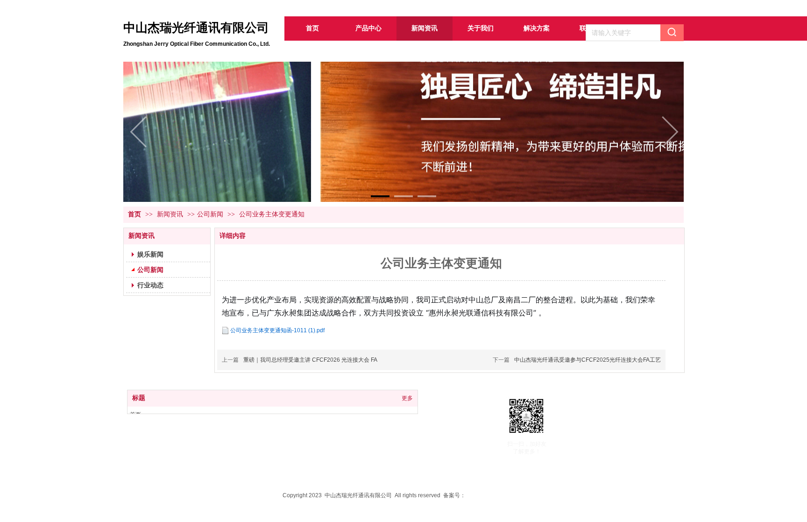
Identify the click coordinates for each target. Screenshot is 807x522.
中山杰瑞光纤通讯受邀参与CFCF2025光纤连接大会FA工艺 (587, 360)
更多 (407, 398)
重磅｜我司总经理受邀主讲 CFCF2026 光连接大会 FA (310, 360)
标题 (138, 397)
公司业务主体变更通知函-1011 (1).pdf (277, 330)
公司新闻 (210, 214)
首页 (134, 214)
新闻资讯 (171, 214)
